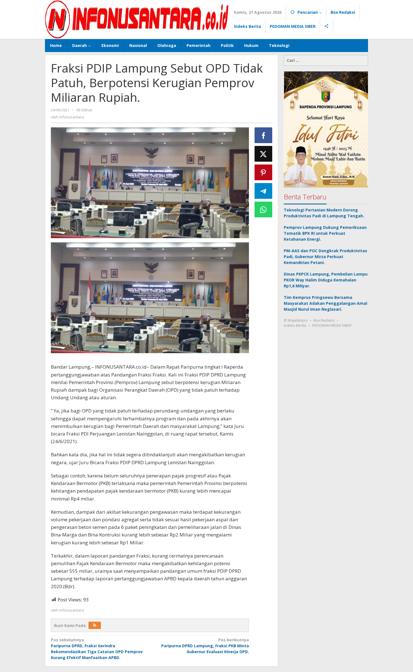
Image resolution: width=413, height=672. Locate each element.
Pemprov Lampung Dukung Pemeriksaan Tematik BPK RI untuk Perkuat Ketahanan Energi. (325, 233)
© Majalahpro (296, 320)
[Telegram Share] (264, 191)
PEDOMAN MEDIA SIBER (331, 325)
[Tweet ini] (264, 154)
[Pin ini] (264, 172)
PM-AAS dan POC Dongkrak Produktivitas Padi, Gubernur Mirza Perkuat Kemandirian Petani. (325, 256)
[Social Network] (326, 26)
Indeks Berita (295, 325)
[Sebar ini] (264, 135)
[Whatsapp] (264, 209)
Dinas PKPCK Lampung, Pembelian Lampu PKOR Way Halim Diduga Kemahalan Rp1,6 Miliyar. (325, 280)
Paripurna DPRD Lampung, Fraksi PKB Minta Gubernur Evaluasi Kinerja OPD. (205, 645)
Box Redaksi (324, 320)
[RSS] (94, 625)
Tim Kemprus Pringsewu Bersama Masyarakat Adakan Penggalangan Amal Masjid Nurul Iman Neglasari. (325, 303)
